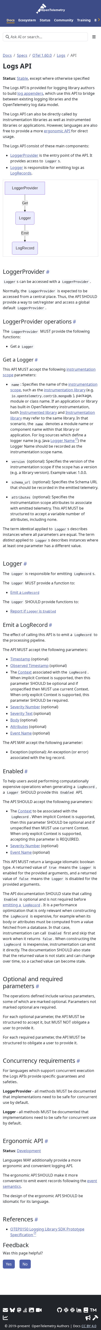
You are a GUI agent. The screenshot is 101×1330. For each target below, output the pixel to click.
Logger (16, 167)
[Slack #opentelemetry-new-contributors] (66, 1310)
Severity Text (21, 713)
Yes (9, 1264)
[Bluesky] (12, 1310)
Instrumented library (38, 412)
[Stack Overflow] (25, 1310)
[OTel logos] (31, 1310)
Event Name (21, 733)
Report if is (33, 611)
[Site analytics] (5, 1317)
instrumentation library (64, 390)
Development (29, 1150)
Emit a (24, 592)
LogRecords (20, 173)
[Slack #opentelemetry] (72, 1310)
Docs (7, 55)
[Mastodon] (19, 1310)
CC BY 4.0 (89, 1326)
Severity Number (25, 706)
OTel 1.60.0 (42, 55)
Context (25, 672)
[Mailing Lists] (5, 1310)
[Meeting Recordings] (39, 1310)
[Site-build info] (95, 1317)
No (25, 1264)
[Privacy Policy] (86, 1310)
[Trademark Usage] (93, 1310)
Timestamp (20, 659)
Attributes (19, 726)
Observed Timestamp (29, 665)
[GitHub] (59, 1310)
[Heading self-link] (47, 271)
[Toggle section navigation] (94, 36)
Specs (22, 55)
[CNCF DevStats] (79, 1310)
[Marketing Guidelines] (88, 1317)
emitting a (21, 904)
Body (14, 720)
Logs (61, 55)
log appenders (30, 93)
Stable (22, 78)
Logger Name (62, 440)
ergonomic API (57, 130)
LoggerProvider (24, 155)
